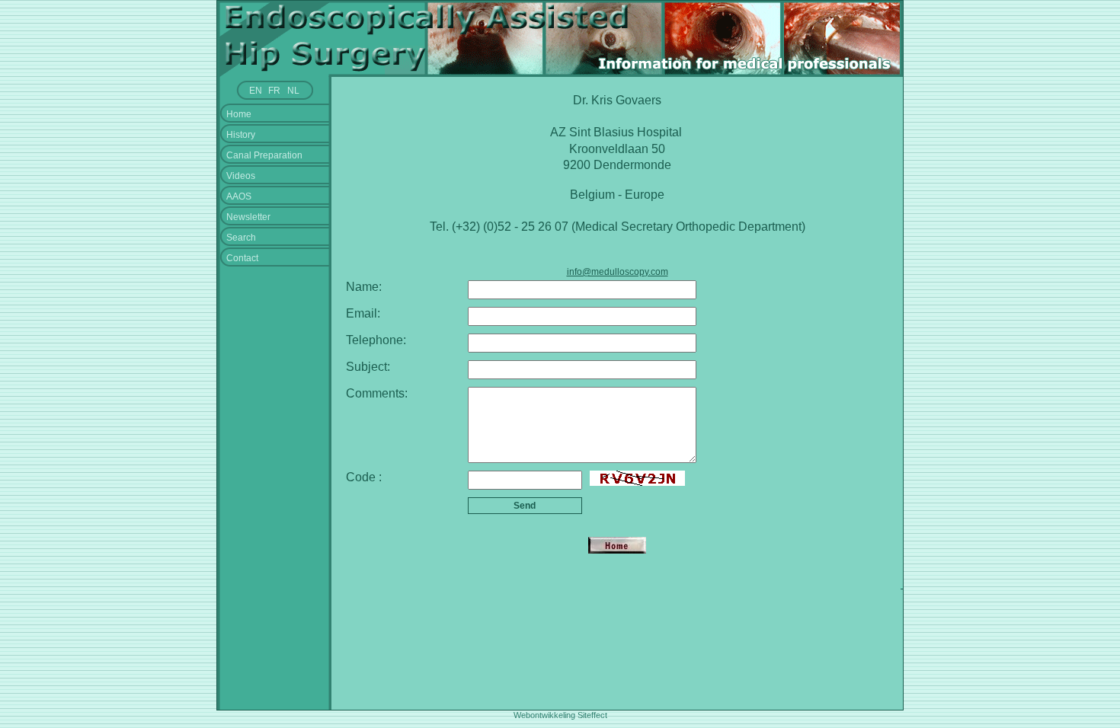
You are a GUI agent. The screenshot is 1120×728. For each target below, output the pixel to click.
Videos (240, 176)
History (240, 134)
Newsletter (248, 217)
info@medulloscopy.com (617, 272)
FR (274, 90)
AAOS (238, 196)
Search (241, 237)
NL (293, 90)
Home (238, 114)
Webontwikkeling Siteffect (560, 715)
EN (255, 90)
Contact (242, 258)
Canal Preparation (264, 155)
